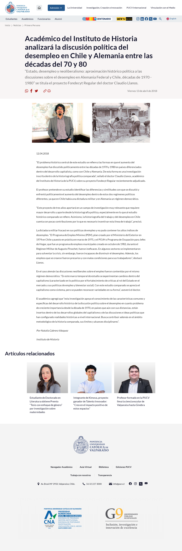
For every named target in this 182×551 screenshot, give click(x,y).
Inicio (7, 25)
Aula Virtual (86, 467)
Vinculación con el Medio (163, 7)
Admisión (54, 7)
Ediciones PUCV (124, 467)
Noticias (17, 25)
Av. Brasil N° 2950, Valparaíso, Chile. (58, 484)
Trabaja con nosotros (80, 475)
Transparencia (105, 475)
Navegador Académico (62, 467)
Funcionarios (44, 18)
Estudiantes (11, 18)
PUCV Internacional (136, 7)
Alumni (58, 18)
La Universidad (74, 7)
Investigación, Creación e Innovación (104, 7)
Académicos (27, 18)
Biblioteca (104, 467)
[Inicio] (39, 8)
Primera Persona (32, 25)
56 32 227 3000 (94, 484)
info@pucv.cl (119, 484)
